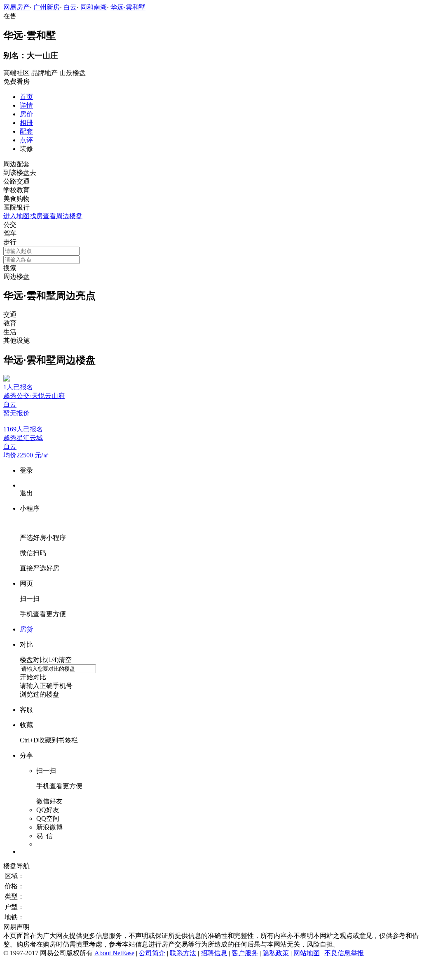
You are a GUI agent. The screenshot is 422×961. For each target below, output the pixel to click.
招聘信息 (214, 952)
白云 (70, 7)
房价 (26, 114)
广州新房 (46, 7)
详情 (26, 105)
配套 (26, 131)
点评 (26, 140)
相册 (26, 122)
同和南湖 (93, 7)
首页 (26, 96)
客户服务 (245, 952)
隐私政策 (276, 952)
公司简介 (152, 952)
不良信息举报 (344, 952)
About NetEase (114, 952)
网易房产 (16, 7)
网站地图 (306, 952)
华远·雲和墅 (127, 7)
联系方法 (183, 952)
